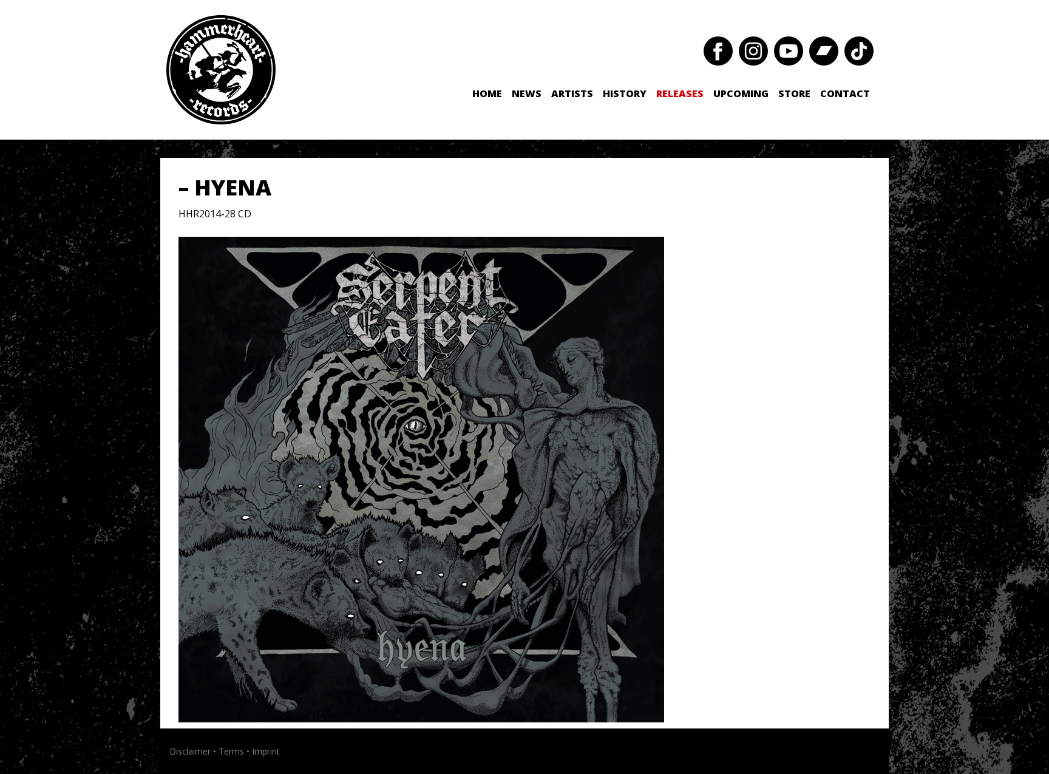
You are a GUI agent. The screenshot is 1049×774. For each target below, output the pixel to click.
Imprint (266, 751)
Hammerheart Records (221, 69)
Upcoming (741, 93)
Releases (680, 93)
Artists (572, 93)
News (526, 93)
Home (487, 93)
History (625, 93)
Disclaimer (190, 751)
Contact (845, 93)
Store (794, 93)
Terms (231, 751)
